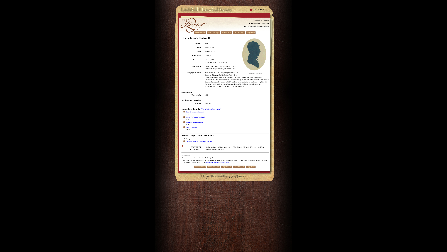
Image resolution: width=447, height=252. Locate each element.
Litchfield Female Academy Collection (199, 141)
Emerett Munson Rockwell (195, 112)
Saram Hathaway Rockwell (195, 117)
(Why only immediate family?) (211, 109)
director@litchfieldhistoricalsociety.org (232, 178)
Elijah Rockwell (191, 127)
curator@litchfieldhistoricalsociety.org (217, 162)
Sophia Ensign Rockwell (194, 122)
